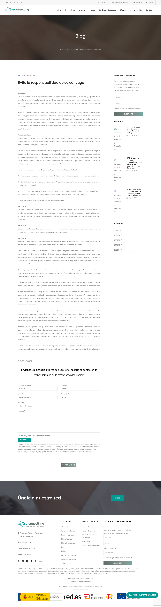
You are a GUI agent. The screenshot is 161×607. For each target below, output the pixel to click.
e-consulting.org (26, 554)
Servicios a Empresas (107, 10)
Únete (117, 498)
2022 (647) (118, 250)
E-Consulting (65, 527)
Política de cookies (89, 527)
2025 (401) (118, 235)
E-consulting (70, 10)
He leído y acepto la (127, 108)
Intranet (151, 2)
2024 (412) (118, 240)
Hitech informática (85, 582)
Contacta (150, 10)
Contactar (24, 440)
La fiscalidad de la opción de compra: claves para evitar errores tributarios (133, 192)
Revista (63, 551)
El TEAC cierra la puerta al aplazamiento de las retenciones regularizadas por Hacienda (134, 163)
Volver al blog (68, 465)
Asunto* (21, 403)
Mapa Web (86, 542)
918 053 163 (104, 2)
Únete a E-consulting (68, 555)
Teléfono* (64, 385)
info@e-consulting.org (122, 2)
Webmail (139, 2)
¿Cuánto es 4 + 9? (110, 549)
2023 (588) (118, 245)
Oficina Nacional (66, 539)
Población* (65, 394)
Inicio (59, 10)
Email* (20, 394)
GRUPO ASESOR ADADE (90, 546)
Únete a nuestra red (87, 10)
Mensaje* (21, 411)
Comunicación (136, 10)
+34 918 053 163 (26, 542)
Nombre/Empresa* (25, 385)
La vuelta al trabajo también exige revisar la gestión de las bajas (134, 130)
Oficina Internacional (68, 543)
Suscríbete (128, 114)
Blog (68, 50)
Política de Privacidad (42, 436)
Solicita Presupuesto (68, 559)
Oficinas (123, 10)
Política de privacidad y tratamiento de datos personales (90, 534)
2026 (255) (118, 230)
